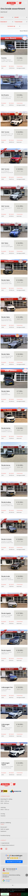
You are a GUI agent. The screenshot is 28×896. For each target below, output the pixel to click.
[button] (1, 877)
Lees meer (12, 891)
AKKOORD (4, 894)
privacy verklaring (6, 822)
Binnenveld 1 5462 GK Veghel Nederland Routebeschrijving (5, 831)
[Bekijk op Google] (3, 869)
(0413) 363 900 (5, 843)
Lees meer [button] (5, 880)
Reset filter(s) (23, 31)
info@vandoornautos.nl (8, 845)
